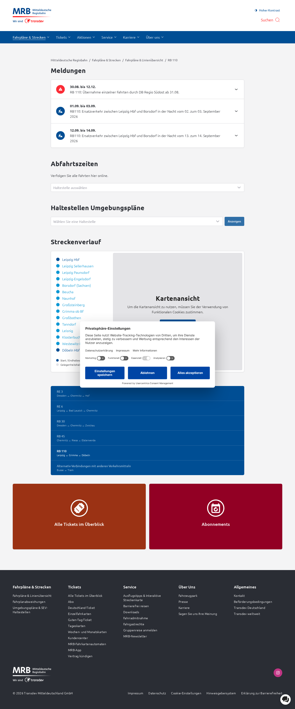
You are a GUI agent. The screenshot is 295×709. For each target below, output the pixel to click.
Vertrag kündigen (80, 656)
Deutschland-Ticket (81, 607)
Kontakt (239, 595)
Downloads (131, 612)
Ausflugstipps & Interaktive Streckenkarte (142, 597)
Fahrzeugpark (188, 595)
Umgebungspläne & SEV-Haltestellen (30, 609)
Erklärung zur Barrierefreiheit (261, 693)
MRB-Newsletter (135, 636)
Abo (71, 601)
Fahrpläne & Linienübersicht (144, 60)
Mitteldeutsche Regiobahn (69, 60)
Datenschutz (157, 693)
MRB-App (74, 650)
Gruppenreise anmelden (140, 630)
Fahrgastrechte (133, 624)
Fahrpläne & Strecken (106, 60)
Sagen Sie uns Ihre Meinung (198, 613)
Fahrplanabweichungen (29, 601)
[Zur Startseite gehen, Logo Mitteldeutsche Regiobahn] (32, 15)
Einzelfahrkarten (79, 613)
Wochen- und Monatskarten (87, 632)
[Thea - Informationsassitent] (285, 699)
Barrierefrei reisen (136, 606)
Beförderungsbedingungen (253, 601)
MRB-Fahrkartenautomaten (87, 644)
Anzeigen (234, 221)
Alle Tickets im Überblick (85, 595)
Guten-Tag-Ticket (80, 620)
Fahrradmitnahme (135, 618)
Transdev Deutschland (249, 607)
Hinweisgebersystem (221, 693)
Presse (183, 601)
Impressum (135, 693)
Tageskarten (77, 626)
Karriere (184, 607)
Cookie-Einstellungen (186, 693)
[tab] (147, 89)
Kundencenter (78, 638)
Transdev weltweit (247, 613)
